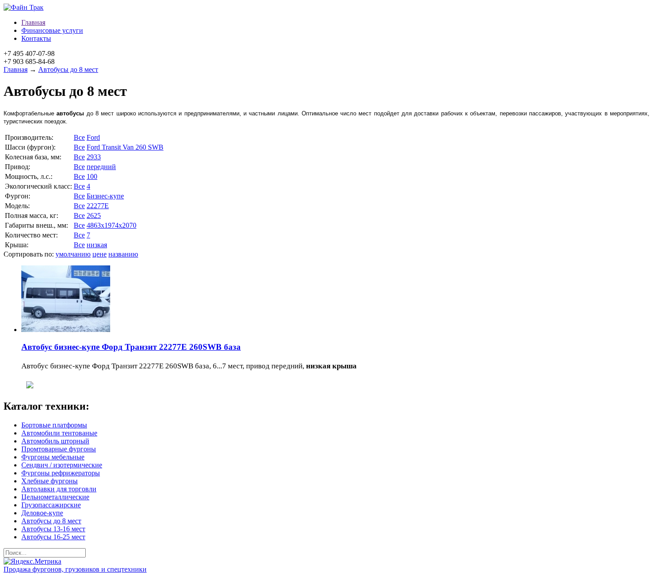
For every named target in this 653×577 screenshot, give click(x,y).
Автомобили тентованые (59, 433)
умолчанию (73, 254)
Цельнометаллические (55, 497)
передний (101, 166)
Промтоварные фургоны (58, 449)
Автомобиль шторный (55, 441)
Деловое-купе (42, 513)
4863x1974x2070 (111, 225)
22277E (98, 205)
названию (123, 254)
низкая (97, 245)
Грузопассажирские (51, 505)
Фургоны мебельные (52, 457)
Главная (33, 22)
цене (99, 254)
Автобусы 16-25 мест (53, 537)
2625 (94, 215)
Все (79, 137)
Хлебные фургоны (49, 481)
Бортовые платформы (54, 425)
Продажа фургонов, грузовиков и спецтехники (75, 569)
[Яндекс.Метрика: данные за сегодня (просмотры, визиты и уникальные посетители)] (32, 561)
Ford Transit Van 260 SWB (125, 147)
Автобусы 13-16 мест (53, 529)
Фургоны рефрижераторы (60, 473)
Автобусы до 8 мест (68, 69)
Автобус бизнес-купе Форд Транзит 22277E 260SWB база (131, 347)
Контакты (36, 38)
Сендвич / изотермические (61, 465)
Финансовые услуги (52, 30)
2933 (94, 157)
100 (92, 176)
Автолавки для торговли (58, 489)
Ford (93, 137)
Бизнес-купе (105, 196)
